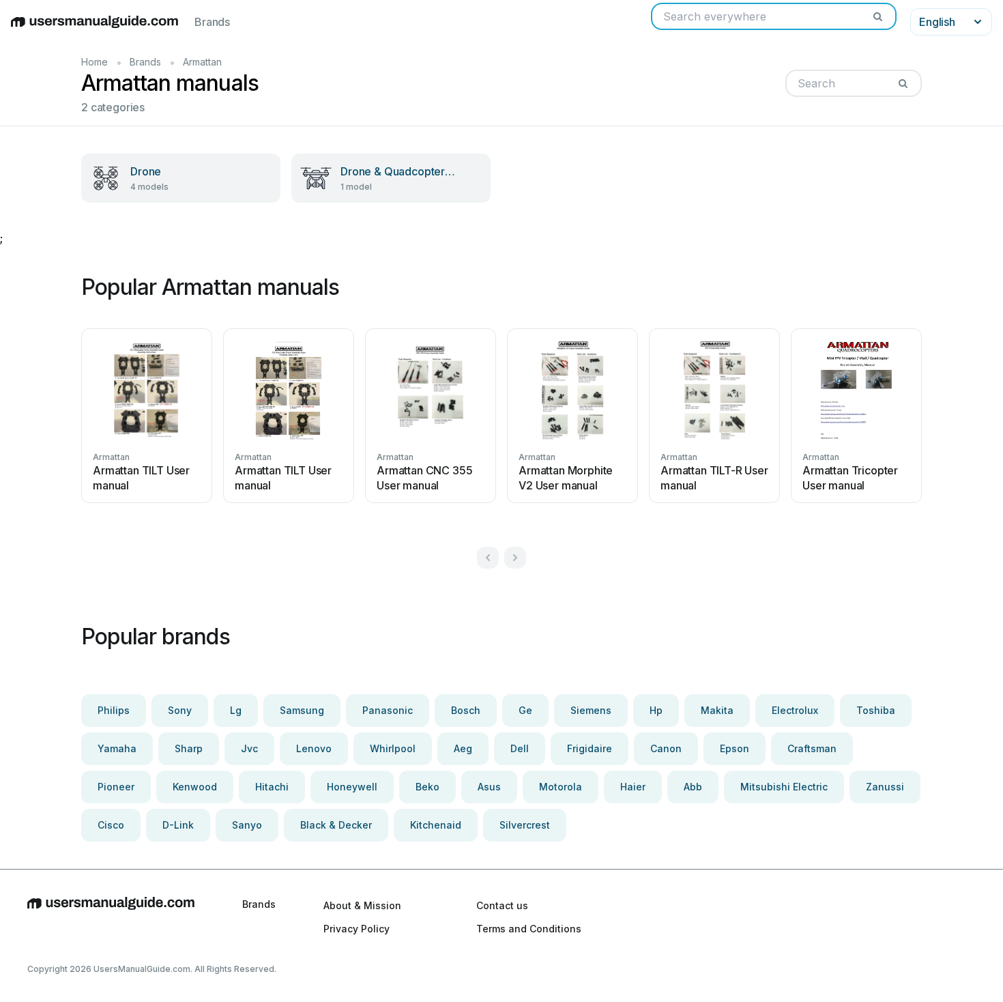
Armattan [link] (202, 62)
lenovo (314, 748)
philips (114, 710)
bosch (465, 710)
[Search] (877, 16)
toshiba (875, 710)
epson (734, 748)
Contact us (502, 905)
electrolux (795, 710)
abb (693, 786)
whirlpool (393, 748)
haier (632, 786)
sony (180, 710)
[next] (515, 558)
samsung (302, 710)
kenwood (195, 786)
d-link (178, 825)
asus (489, 786)
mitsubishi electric (784, 786)
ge (525, 710)
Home (94, 62)
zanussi (885, 786)
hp (656, 710)
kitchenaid (435, 825)
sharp (189, 748)
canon (666, 748)
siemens (590, 710)
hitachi (272, 786)
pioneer (116, 786)
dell (519, 748)
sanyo (247, 825)
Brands (212, 22)
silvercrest (524, 825)
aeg (463, 748)
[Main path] (110, 916)
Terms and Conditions (528, 928)
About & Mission (362, 905)
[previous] (488, 558)
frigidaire (589, 748)
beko (427, 786)
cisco (111, 825)
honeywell (352, 786)
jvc (249, 748)
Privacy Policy (356, 928)
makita (717, 710)
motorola (560, 786)
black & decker (336, 825)
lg (236, 710)
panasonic (387, 710)
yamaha (117, 748)
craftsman (812, 748)
